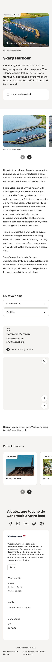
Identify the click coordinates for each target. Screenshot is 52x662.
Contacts (11, 628)
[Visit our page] (18, 523)
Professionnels (14, 591)
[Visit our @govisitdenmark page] (34, 523)
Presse (10, 583)
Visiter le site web (19, 94)
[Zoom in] (44, 398)
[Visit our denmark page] (10, 523)
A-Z (9, 624)
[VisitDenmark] (16, 536)
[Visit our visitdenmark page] (26, 523)
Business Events (15, 587)
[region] (26, 383)
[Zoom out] (44, 405)
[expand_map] (44, 361)
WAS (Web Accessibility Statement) (33, 652)
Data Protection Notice (11, 652)
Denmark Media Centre (18, 607)
